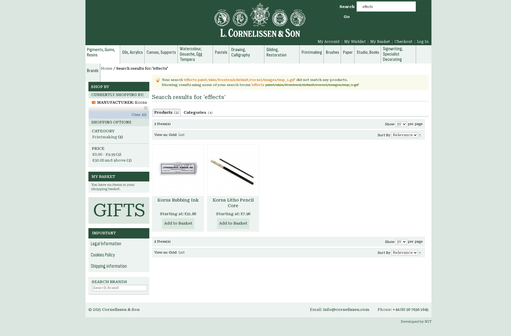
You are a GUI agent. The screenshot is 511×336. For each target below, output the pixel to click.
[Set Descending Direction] (420, 135)
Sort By (384, 135)
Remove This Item (145, 108)
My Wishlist (355, 42)
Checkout (403, 42)
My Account (329, 42)
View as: (161, 135)
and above (109, 160)
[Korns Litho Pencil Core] (233, 170)
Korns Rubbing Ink (178, 200)
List (181, 135)
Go (347, 16)
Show (389, 124)
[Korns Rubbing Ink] (178, 170)
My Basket (380, 42)
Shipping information (109, 266)
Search (347, 6)
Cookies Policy (103, 255)
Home (106, 68)
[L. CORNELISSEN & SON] (196, 23)
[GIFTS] (118, 200)
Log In (422, 42)
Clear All (139, 115)
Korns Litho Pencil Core (233, 203)
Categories (198, 113)
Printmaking (104, 137)
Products (166, 113)
